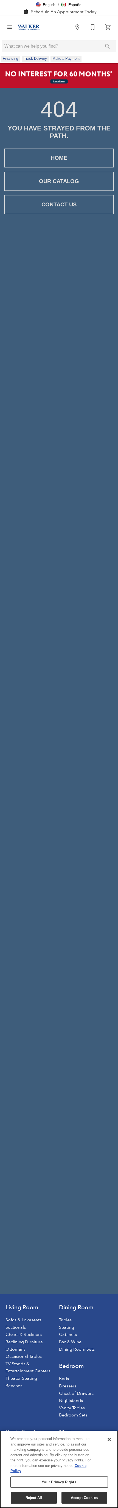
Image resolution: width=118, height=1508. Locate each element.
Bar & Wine (70, 1342)
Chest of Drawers (76, 1393)
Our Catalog (59, 181)
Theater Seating (21, 1378)
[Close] (109, 1439)
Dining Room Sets (77, 1349)
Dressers (67, 1386)
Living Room (21, 1307)
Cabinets (68, 1334)
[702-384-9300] (92, 27)
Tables (65, 1320)
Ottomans (15, 1349)
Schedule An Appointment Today (63, 11)
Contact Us (59, 204)
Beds (64, 1379)
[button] (45, 4)
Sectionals (15, 1327)
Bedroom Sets (73, 1415)
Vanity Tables (72, 1408)
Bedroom (71, 1366)
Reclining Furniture (24, 1342)
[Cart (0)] (108, 27)
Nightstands (71, 1401)
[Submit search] (108, 46)
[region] (59, 1469)
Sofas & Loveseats (23, 1320)
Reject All (34, 1498)
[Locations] (77, 27)
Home (59, 158)
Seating (66, 1327)
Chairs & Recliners (23, 1334)
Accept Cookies (84, 1498)
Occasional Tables (23, 1356)
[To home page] (29, 27)
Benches (13, 1386)
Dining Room (76, 1307)
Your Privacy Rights (59, 1482)
